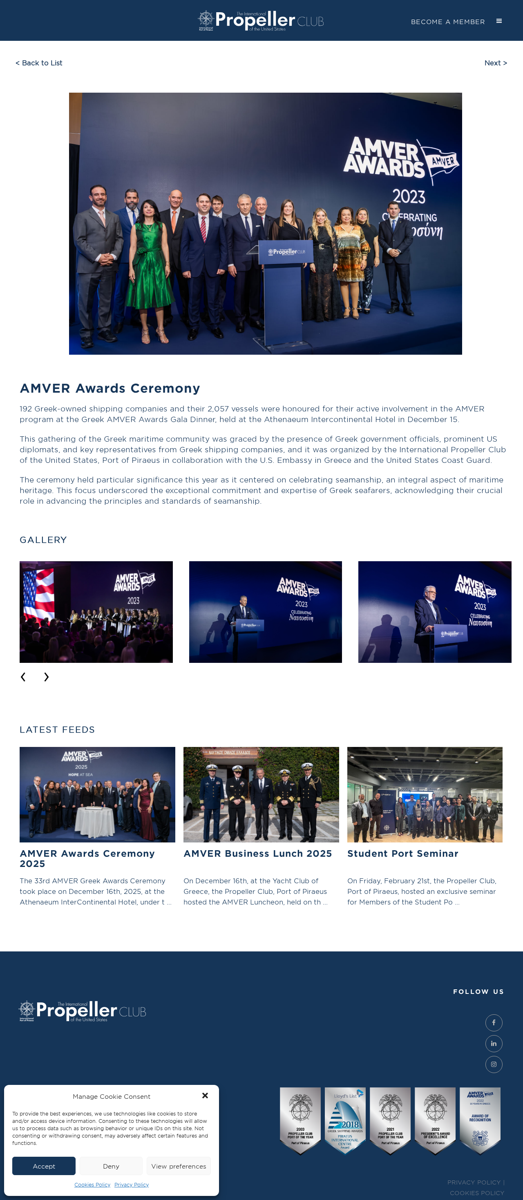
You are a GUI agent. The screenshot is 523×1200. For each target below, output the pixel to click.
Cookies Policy (92, 1184)
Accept (44, 1166)
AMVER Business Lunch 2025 (258, 853)
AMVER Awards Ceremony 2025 (87, 858)
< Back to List (39, 62)
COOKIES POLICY (477, 1192)
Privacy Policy (131, 1184)
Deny (111, 1166)
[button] (206, 1096)
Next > (496, 62)
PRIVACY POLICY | (476, 1182)
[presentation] (23, 674)
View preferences (178, 1166)
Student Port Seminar (403, 853)
